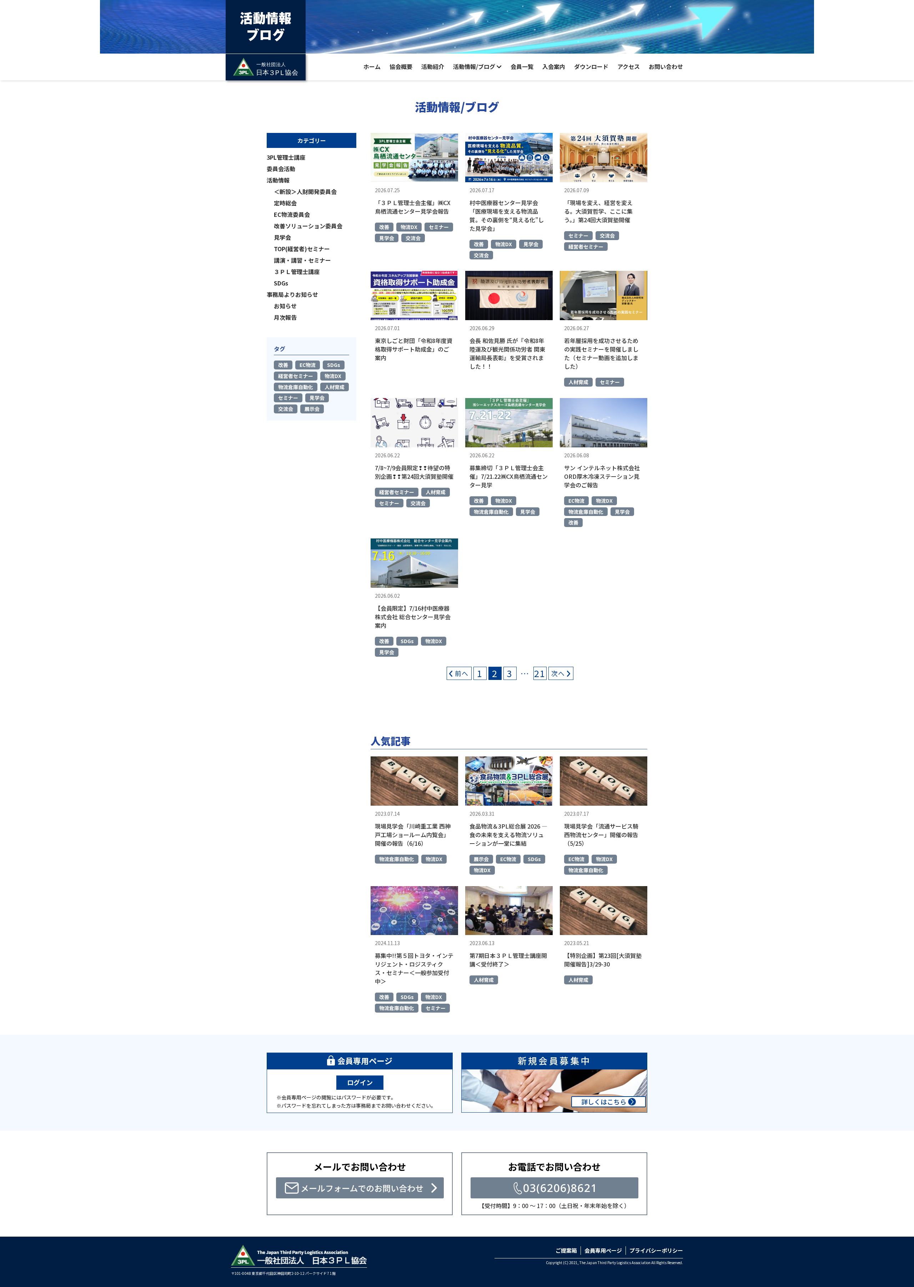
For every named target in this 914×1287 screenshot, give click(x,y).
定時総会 (285, 203)
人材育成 (578, 382)
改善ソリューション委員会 (308, 226)
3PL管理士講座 (286, 157)
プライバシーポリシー (656, 1250)
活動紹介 (432, 66)
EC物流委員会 (292, 214)
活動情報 (278, 180)
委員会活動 (281, 168)
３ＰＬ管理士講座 (297, 271)
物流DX (409, 226)
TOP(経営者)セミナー (302, 248)
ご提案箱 (566, 1250)
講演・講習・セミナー (302, 260)
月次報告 (285, 317)
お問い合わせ (666, 66)
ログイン (360, 1082)
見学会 (386, 238)
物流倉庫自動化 (491, 511)
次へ (558, 673)
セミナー (439, 226)
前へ (462, 673)
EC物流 (576, 500)
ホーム (372, 66)
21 (540, 673)
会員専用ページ (603, 1250)
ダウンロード (591, 66)
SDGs (407, 641)
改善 (384, 226)
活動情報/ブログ (474, 66)
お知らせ (285, 306)
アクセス (628, 66)
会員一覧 (522, 66)
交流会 (413, 238)
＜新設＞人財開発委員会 (305, 191)
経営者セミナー (585, 246)
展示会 (481, 859)
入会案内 (553, 66)
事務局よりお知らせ (292, 294)
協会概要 (401, 66)
